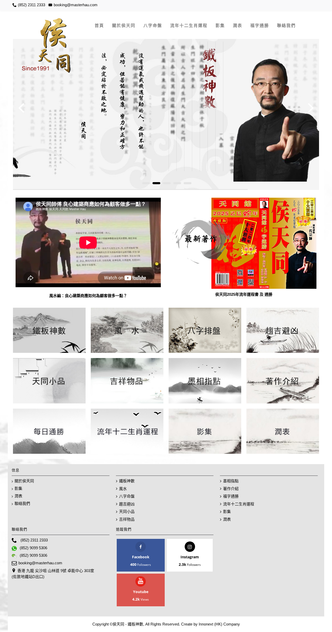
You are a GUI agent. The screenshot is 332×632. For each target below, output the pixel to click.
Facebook (140, 556)
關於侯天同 (24, 481)
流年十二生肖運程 (238, 504)
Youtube (140, 591)
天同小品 (127, 511)
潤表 (18, 496)
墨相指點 (231, 481)
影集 (18, 488)
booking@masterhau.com (40, 563)
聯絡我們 (22, 503)
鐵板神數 (127, 481)
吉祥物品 (127, 519)
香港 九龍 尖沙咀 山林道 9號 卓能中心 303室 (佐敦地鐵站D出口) (53, 573)
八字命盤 (127, 496)
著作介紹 (231, 488)
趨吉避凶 (127, 504)
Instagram (190, 556)
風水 (123, 488)
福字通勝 (231, 496)
